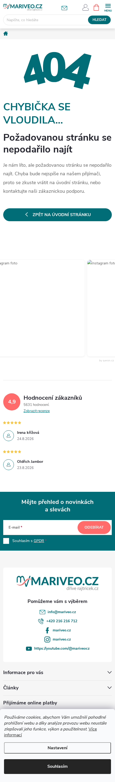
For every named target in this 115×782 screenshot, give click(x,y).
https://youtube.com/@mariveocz (62, 648)
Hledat (99, 19)
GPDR (39, 540)
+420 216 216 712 (61, 621)
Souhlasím (57, 766)
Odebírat (94, 527)
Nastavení (57, 748)
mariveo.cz (62, 630)
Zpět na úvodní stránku (62, 215)
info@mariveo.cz (62, 611)
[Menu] (108, 7)
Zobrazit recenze (37, 411)
